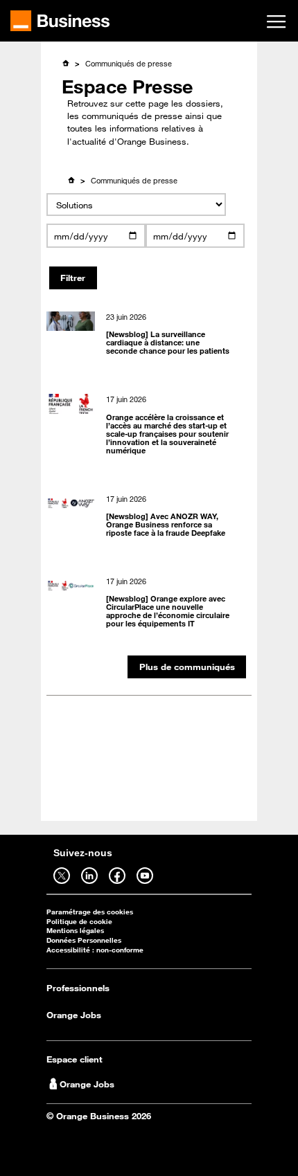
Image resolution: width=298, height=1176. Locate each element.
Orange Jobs (73, 1014)
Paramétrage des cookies (89, 911)
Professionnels (77, 987)
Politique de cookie (79, 921)
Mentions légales (75, 930)
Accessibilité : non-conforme (94, 950)
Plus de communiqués (187, 666)
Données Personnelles (83, 940)
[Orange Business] (59, 20)
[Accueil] (65, 63)
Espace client (74, 1059)
